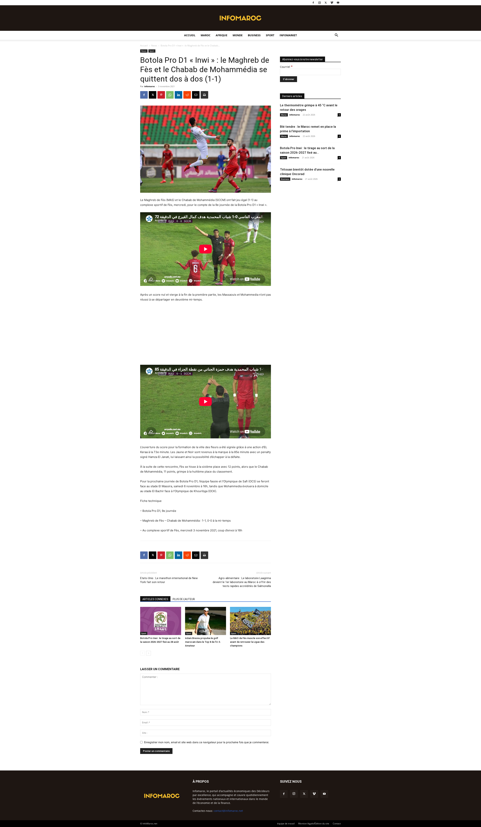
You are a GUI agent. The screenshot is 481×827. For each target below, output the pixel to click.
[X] (325, 2)
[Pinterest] (161, 95)
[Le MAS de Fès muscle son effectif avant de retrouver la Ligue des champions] (250, 621)
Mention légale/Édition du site (313, 823)
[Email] (196, 95)
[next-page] (148, 653)
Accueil (189, 35)
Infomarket (288, 35)
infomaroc (149, 86)
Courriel (286, 67)
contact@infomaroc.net (228, 811)
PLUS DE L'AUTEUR (184, 599)
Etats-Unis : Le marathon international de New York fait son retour (169, 580)
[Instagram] (319, 2)
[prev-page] (142, 653)
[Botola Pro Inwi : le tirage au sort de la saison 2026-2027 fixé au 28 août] (160, 621)
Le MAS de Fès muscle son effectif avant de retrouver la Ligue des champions (250, 642)
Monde (238, 35)
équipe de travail (286, 823)
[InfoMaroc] (240, 18)
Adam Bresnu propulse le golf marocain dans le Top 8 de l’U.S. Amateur (203, 642)
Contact (337, 823)
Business (254, 35)
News (154, 45)
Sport (270, 35)
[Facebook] (313, 2)
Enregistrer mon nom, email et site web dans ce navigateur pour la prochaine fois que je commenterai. (206, 742)
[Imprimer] (204, 95)
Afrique (221, 35)
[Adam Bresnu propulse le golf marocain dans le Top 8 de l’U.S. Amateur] (205, 621)
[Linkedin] (178, 95)
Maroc (205, 35)
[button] (336, 35)
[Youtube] (338, 2)
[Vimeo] (332, 2)
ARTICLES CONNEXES (155, 599)
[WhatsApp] (170, 95)
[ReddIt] (187, 95)
